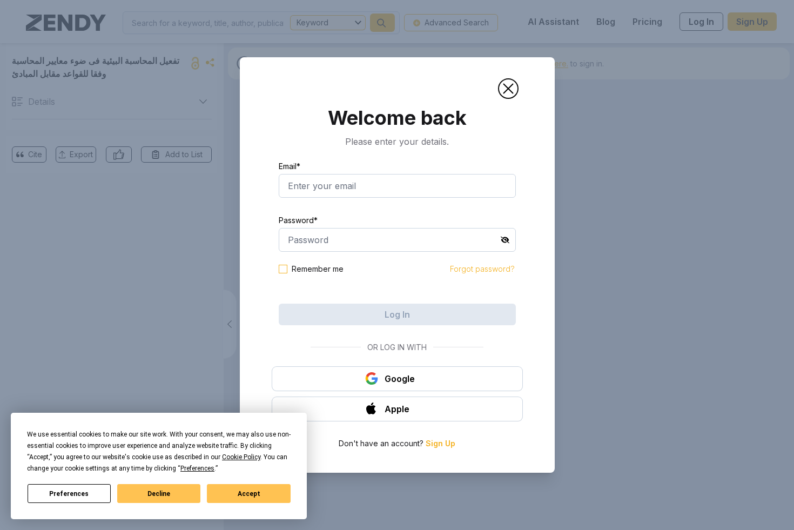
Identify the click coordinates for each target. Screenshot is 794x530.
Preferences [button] (197, 468)
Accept (249, 494)
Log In (397, 314)
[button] (508, 88)
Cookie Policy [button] (241, 457)
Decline (158, 494)
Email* (289, 166)
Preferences (69, 494)
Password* (298, 220)
